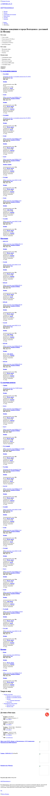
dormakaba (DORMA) (15, 98)
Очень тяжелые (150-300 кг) (8, 39)
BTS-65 (5, 282)
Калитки (4, 52)
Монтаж (5, 13)
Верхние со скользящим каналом (14, 697)
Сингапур (12, 109)
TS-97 (4, 156)
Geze (11, 77)
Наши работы (7, 16)
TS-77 (4, 427)
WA (1, 790)
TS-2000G (6, 115)
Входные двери (5, 51)
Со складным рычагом (8, 382)
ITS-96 (5, 670)
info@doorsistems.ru (7, 7)
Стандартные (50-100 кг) (7, 42)
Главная (5, 22)
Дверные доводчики (8, 694)
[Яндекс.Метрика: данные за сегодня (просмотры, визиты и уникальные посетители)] (5, 794)
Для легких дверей (6, 44)
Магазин (5, 11)
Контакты (6, 19)
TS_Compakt (6, 446)
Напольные (4, 238)
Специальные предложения (10, 14)
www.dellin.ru (9, 735)
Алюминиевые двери (7, 57)
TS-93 (4, 198)
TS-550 (5, 322)
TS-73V (5, 486)
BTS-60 (5, 302)
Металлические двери (7, 61)
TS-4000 (5, 507)
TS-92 (4, 94)
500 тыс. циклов (10, 106)
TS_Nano (5, 467)
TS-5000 (5, 177)
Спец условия (5, 37)
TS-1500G (6, 74)
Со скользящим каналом (9, 71)
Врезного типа (10, 706)
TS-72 (4, 406)
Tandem (5, 385)
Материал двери (4, 55)
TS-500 (5, 262)
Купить (5, 81)
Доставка (6, 17)
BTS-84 (5, 361)
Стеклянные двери (6, 64)
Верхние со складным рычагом (14, 696)
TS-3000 (5, 218)
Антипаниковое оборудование (10, 703)
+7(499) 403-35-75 (9, 753)
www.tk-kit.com (9, 737)
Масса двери (3, 34)
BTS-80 (5, 343)
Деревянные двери (6, 59)
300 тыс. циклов (10, 313)
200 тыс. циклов (10, 438)
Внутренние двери (6, 49)
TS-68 (4, 527)
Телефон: (3, 753)
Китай (11, 88)
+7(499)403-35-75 (6, 4)
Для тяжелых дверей (6, 40)
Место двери (3, 46)
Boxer (4, 652)
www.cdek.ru (8, 719)
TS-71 (4, 569)
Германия (12, 171)
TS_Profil (5, 609)
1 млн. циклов (10, 209)
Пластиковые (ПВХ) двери (8, 62)
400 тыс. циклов (10, 478)
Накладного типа (10, 705)
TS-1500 (5, 628)
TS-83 (4, 589)
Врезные (3, 649)
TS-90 (4, 136)
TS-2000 (5, 548)
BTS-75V (5, 241)
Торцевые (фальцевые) (15, 700)
